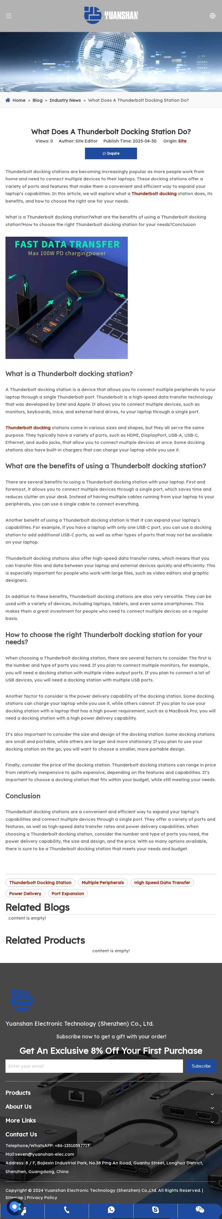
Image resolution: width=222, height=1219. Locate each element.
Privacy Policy (42, 1197)
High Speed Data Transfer (162, 882)
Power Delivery (25, 893)
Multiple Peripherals (103, 882)
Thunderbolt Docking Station (40, 882)
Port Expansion (68, 893)
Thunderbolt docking (154, 193)
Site (182, 141)
